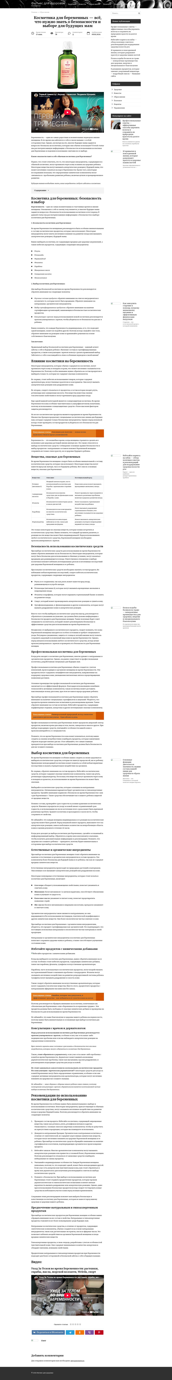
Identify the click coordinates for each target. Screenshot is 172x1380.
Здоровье (72, 4)
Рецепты (118, 4)
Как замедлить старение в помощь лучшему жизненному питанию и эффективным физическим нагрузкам (131, 311)
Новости (82, 4)
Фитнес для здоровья (48, 3)
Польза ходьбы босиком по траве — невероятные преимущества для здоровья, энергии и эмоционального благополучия (132, 614)
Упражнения (130, 4)
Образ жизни (94, 4)
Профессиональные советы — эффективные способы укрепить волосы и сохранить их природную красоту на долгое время (125, 31)
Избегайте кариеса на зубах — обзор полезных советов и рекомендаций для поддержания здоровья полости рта (131, 462)
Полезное (107, 4)
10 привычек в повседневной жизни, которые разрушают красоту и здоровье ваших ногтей (125, 52)
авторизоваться (77, 1361)
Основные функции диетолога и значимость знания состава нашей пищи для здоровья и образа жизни (132, 768)
